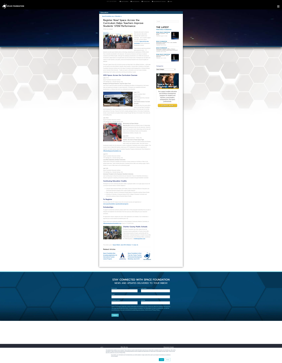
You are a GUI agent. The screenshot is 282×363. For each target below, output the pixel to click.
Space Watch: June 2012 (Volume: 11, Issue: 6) (125, 245)
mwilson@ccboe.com (139, 238)
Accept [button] (161, 359)
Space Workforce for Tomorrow (159, 1)
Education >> (118, 16)
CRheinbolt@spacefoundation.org (112, 151)
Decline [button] (167, 359)
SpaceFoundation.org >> (108, 16)
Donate (170, 1)
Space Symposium (135, 1)
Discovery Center (146, 1)
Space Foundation (124, 1)
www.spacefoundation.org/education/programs (115, 204)
